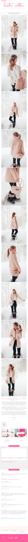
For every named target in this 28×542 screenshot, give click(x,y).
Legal (23, 538)
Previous (7, 441)
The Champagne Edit (6, 488)
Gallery (18, 8)
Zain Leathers (3, 503)
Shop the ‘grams (14, 531)
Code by (23, 537)
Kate (24, 8)
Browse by (4, 8)
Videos (21, 8)
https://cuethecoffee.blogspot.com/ (6, 482)
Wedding (12, 8)
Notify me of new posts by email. (7, 462)
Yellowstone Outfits (7, 513)
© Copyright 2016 (24, 539)
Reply (7, 483)
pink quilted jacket (18, 406)
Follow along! (5, 530)
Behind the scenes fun (22, 531)
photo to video (3, 517)
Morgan (2, 492)
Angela (2, 478)
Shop (15, 8)
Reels (8, 8)
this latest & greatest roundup (22, 407)
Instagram (3, 0)
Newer (21, 441)
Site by (22, 536)
